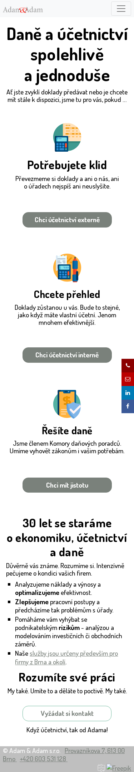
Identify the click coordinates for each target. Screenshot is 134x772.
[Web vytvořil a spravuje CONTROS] (101, 766)
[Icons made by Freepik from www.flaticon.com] (118, 766)
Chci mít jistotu (67, 484)
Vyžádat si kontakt (67, 713)
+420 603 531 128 (44, 758)
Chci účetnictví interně (67, 354)
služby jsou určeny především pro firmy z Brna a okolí (66, 657)
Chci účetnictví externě (67, 219)
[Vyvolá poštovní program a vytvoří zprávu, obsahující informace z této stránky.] (127, 379)
